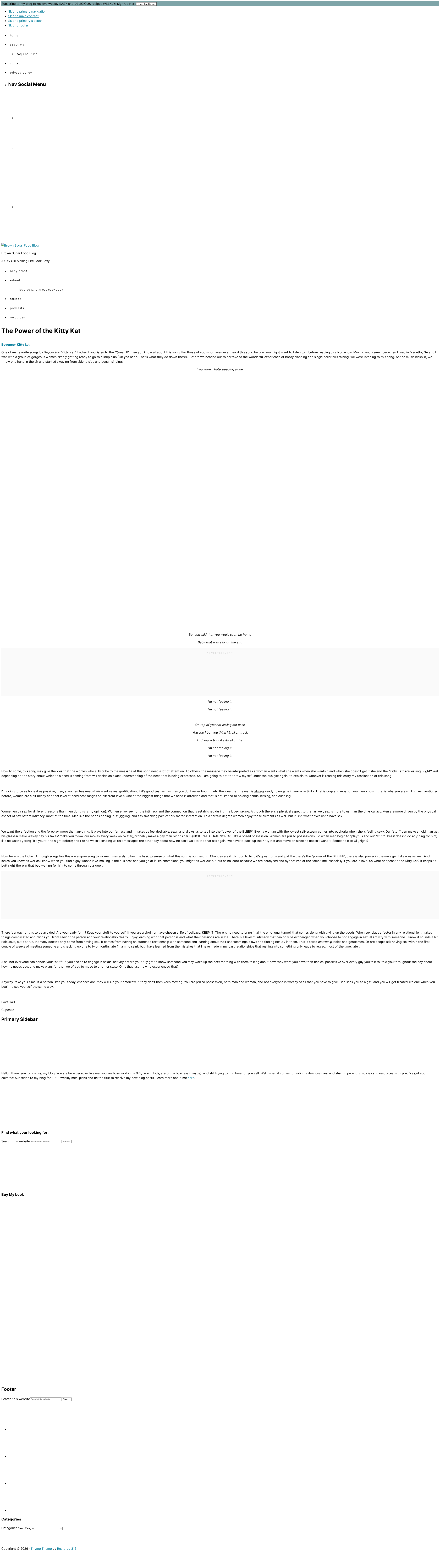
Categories (9, 1528)
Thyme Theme (41, 1548)
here (191, 1078)
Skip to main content (23, 16)
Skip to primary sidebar (25, 21)
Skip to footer (18, 25)
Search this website (15, 1141)
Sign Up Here (126, 3)
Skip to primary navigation (27, 11)
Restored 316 (66, 1548)
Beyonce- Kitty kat (15, 344)
